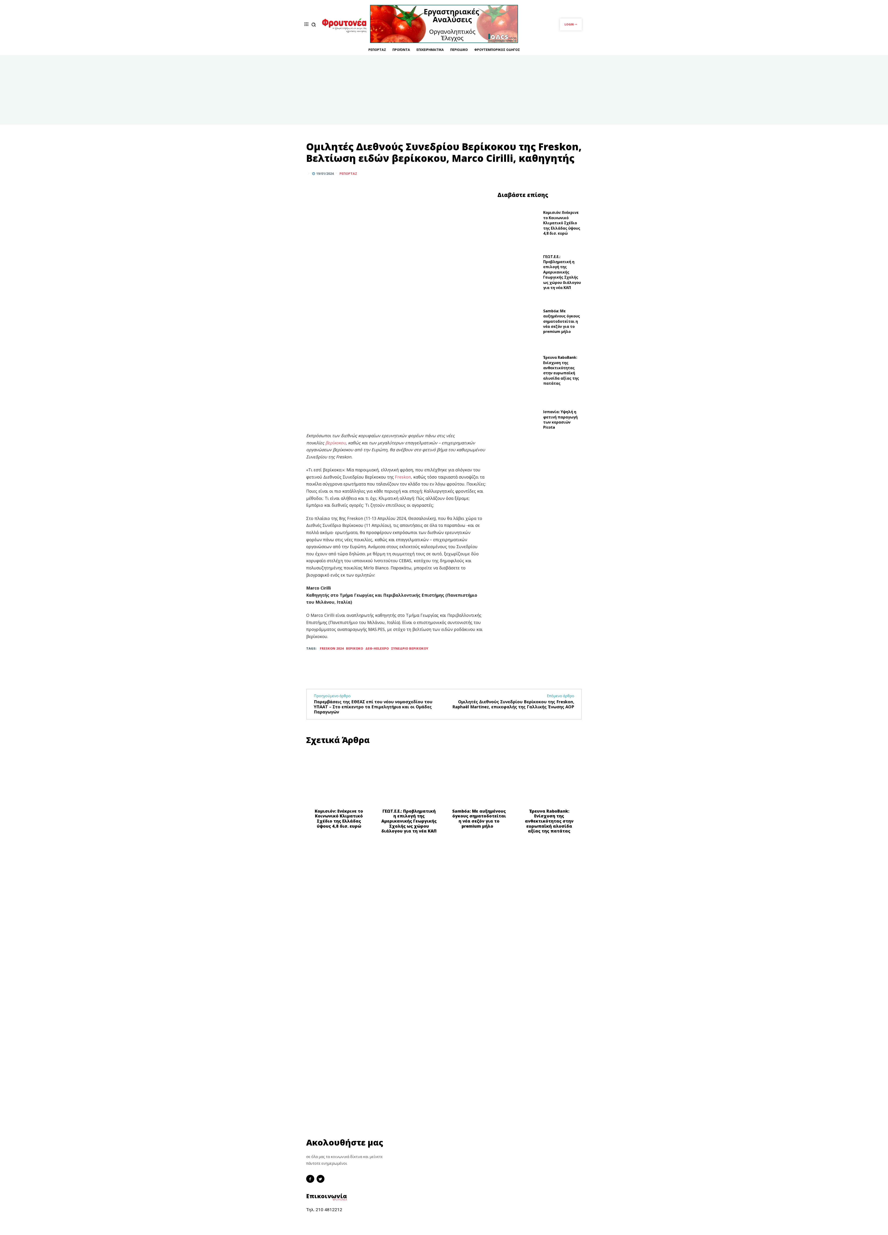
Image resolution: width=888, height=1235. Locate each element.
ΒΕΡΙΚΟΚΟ (354, 648)
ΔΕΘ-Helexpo (377, 648)
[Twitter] (566, 173)
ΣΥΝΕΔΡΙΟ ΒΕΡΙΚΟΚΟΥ (409, 648)
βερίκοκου (335, 442)
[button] (313, 24)
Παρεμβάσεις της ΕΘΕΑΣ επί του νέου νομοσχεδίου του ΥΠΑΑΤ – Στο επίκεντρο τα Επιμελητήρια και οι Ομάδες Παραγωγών (373, 706)
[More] (577, 173)
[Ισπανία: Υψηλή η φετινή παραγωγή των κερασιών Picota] (518, 421)
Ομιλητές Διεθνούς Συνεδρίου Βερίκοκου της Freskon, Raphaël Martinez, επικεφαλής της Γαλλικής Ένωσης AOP (513, 704)
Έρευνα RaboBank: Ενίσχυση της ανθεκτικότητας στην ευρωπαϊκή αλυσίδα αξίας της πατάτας (561, 370)
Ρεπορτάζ (348, 173)
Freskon (403, 477)
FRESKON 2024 (332, 648)
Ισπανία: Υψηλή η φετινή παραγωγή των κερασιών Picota (560, 419)
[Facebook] (555, 173)
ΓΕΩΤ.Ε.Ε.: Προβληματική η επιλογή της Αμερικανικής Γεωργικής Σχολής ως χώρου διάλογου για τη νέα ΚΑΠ (562, 272)
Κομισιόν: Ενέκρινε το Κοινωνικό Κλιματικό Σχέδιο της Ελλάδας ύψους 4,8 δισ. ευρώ (561, 223)
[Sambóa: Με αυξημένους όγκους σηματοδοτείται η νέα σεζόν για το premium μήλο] (518, 322)
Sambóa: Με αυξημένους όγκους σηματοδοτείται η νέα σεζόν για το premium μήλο (561, 321)
